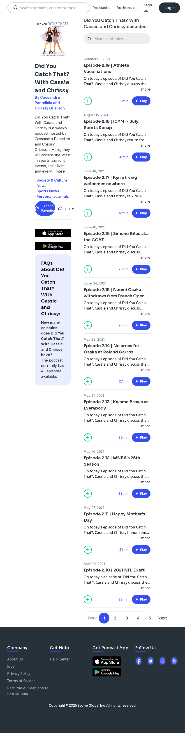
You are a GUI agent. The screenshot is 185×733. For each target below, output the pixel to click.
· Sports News (47, 191)
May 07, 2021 (94, 508)
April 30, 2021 (94, 564)
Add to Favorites (48, 208)
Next (162, 618)
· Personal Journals (52, 196)
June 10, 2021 (94, 227)
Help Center (60, 659)
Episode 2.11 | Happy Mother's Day (114, 517)
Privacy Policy (18, 673)
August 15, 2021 (96, 115)
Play (143, 101)
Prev (92, 618)
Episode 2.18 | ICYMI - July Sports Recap (111, 124)
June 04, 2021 (95, 283)
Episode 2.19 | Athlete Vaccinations (106, 68)
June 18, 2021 (94, 171)
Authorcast (126, 7)
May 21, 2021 (94, 395)
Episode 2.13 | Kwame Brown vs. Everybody (117, 405)
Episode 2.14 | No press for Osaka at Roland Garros (111, 349)
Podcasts (101, 7)
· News (40, 185)
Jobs (10, 666)
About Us (15, 659)
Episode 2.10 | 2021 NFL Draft (114, 570)
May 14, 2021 (94, 451)
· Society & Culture (51, 180)
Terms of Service (21, 680)
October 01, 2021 (97, 59)
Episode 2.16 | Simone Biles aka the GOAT (116, 236)
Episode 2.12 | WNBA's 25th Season (112, 461)
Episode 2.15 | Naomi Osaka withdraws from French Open (114, 292)
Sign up (148, 8)
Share (69, 208)
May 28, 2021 (94, 339)
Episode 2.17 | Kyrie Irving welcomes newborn (110, 180)
